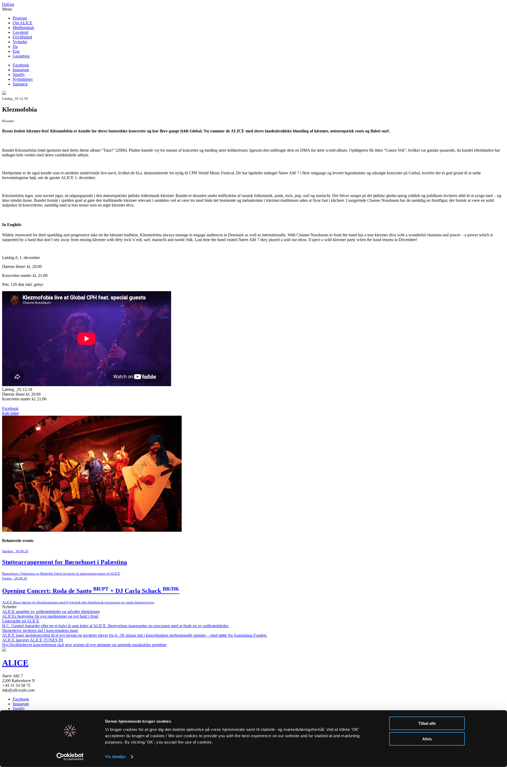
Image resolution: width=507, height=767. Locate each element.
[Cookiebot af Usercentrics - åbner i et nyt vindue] (70, 757)
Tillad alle (427, 723)
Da (4, 4)
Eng (10, 4)
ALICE (15, 663)
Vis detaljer (115, 756)
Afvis (427, 738)
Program (20, 18)
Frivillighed (22, 37)
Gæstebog (21, 56)
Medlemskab (23, 27)
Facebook (21, 65)
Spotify (19, 74)
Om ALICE (22, 23)
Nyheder (20, 42)
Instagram (21, 70)
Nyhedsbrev (23, 79)
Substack (20, 84)
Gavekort (20, 32)
